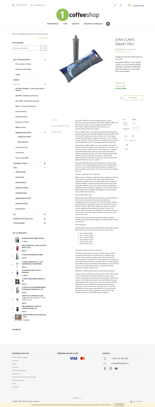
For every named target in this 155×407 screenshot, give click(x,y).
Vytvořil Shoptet (138, 401)
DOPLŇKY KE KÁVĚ (21, 204)
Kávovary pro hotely (21, 122)
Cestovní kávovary (21, 147)
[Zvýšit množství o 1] (122, 96)
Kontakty (15, 387)
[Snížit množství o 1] (122, 99)
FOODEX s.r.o (77, 398)
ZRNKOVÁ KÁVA (20, 172)
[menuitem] (53, 24)
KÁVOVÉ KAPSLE (20, 182)
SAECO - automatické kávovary (25, 106)
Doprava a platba (18, 380)
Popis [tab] (54, 120)
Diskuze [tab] (56, 131)
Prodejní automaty (20, 163)
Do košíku (133, 98)
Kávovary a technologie (23, 69)
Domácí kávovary (21, 111)
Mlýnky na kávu (20, 127)
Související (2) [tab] (59, 125)
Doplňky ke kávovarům (23, 133)
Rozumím (119, 405)
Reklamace (16, 374)
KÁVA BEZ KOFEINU (21, 188)
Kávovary (16, 84)
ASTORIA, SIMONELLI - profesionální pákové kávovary (29, 89)
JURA (133, 124)
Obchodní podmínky (19, 370)
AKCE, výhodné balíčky (21, 60)
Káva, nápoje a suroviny (23, 64)
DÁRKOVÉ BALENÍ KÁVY (23, 198)
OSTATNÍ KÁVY (20, 209)
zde (112, 405)
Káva (15, 168)
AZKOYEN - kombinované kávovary (26, 96)
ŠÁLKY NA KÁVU (23, 142)
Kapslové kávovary (21, 117)
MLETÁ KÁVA (19, 177)
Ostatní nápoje (19, 223)
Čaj (14, 214)
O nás (14, 383)
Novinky (16, 80)
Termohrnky (19, 153)
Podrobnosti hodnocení (122, 52)
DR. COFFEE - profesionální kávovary (27, 101)
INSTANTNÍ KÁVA (21, 193)
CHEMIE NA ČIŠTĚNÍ (24, 137)
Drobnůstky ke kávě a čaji (23, 219)
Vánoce (17, 74)
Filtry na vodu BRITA (22, 158)
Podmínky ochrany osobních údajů (24, 377)
